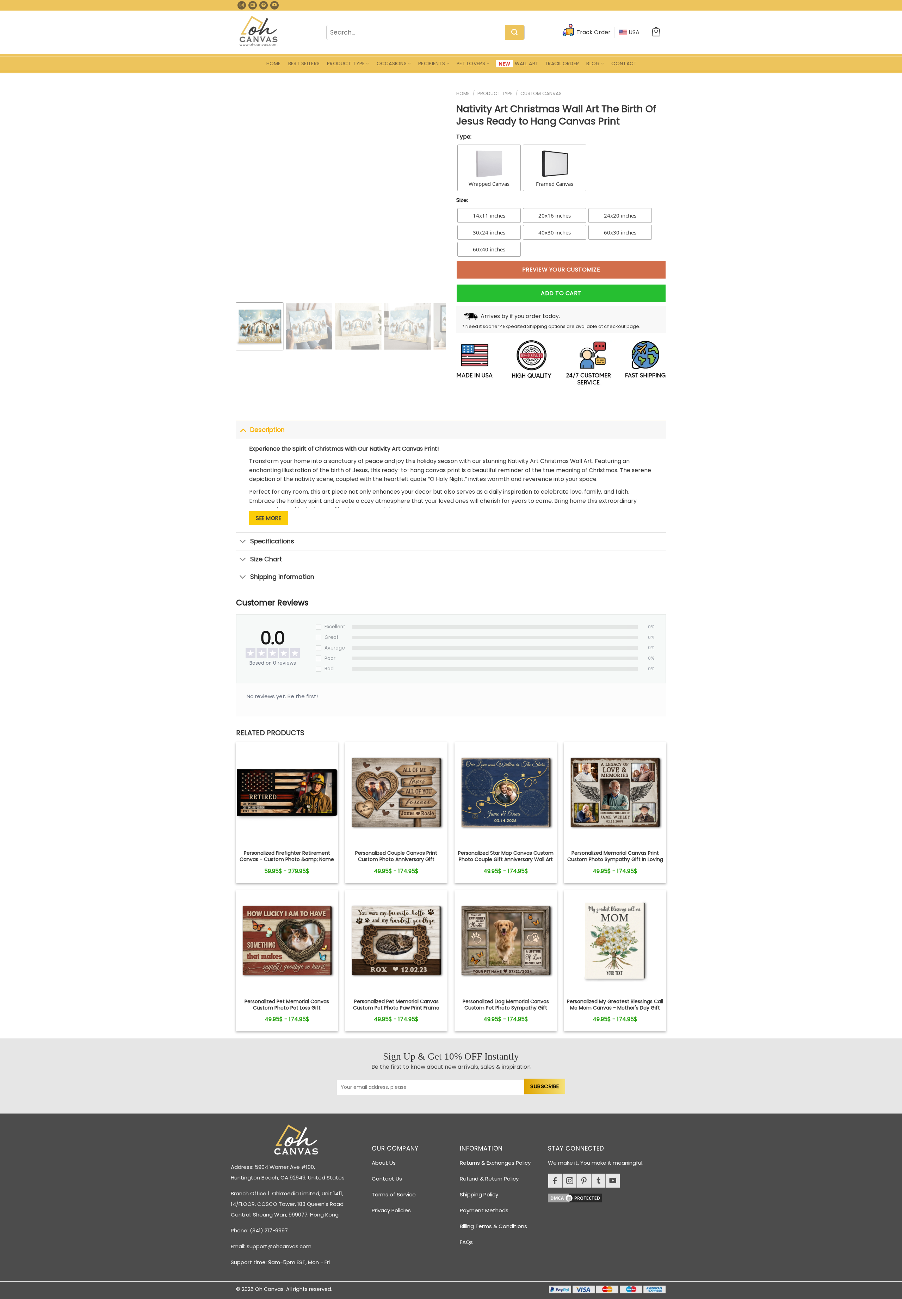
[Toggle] (243, 429)
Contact (624, 63)
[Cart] (656, 32)
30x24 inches (489, 232)
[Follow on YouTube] (274, 5)
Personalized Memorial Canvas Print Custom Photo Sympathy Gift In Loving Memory (615, 859)
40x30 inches (554, 232)
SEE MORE (268, 518)
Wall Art (526, 63)
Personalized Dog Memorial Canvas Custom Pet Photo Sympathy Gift (506, 1004)
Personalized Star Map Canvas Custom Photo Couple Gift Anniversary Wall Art (506, 856)
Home (273, 63)
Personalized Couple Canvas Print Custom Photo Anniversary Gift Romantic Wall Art (396, 859)
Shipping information (282, 577)
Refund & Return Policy (489, 1178)
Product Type (346, 63)
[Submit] (514, 33)
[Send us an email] (252, 5)
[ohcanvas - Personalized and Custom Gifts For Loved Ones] (259, 32)
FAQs (466, 1242)
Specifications (272, 541)
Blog (593, 63)
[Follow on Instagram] (241, 5)
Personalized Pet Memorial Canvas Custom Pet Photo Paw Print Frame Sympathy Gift (396, 1008)
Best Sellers (304, 63)
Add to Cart (561, 293)
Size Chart (266, 559)
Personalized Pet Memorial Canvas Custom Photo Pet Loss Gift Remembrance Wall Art (287, 1008)
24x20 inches (620, 215)
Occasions (392, 63)
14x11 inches (489, 215)
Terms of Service (394, 1194)
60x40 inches (489, 249)
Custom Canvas (541, 93)
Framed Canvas (554, 183)
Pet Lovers (471, 63)
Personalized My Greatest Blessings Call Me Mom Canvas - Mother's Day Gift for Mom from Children (615, 1008)
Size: (462, 200)
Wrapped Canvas (489, 183)
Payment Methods (484, 1210)
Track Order (562, 63)
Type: (463, 137)
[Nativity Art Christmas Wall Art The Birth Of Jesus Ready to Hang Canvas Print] (287, 793)
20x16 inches (554, 215)
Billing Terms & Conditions (493, 1226)
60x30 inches (620, 232)
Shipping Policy (479, 1194)
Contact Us (387, 1178)
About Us (384, 1162)
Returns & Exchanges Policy (495, 1162)
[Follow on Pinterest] (263, 5)
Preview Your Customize (561, 270)
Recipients (431, 63)
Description (267, 430)
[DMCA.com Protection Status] (609, 1197)
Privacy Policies (391, 1210)
